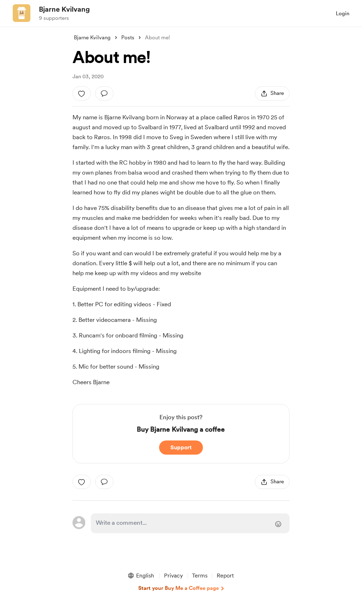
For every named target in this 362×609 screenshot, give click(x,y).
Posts (127, 37)
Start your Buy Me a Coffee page (178, 588)
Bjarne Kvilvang (64, 9)
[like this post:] (81, 93)
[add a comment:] (104, 93)
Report (225, 575)
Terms (200, 575)
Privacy (173, 575)
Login (342, 13)
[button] (140, 575)
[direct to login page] (190, 523)
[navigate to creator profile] (21, 13)
